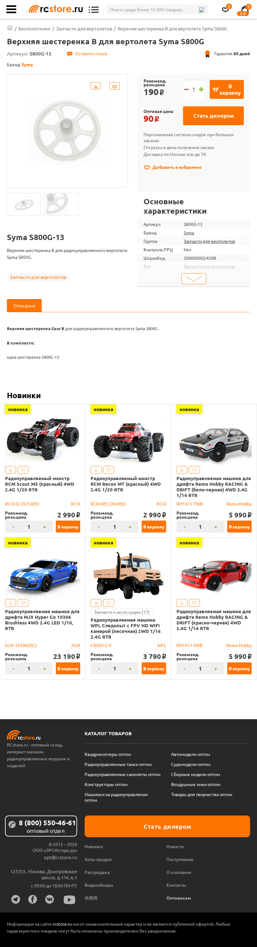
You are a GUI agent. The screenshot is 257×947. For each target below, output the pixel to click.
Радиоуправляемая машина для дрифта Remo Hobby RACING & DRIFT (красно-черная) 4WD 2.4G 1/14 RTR (213, 619)
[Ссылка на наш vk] (49, 899)
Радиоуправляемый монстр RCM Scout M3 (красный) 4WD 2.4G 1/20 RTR (39, 483)
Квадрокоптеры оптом (108, 754)
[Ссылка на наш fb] (32, 899)
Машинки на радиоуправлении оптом (116, 797)
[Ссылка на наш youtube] (69, 900)
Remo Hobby (239, 503)
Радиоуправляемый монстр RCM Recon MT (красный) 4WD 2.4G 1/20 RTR (126, 483)
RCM (75, 503)
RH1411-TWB (189, 503)
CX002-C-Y (101, 645)
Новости (175, 846)
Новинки (24, 395)
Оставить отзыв (91, 53)
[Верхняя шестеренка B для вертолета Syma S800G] (24, 204)
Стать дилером (213, 115)
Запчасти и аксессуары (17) (122, 612)
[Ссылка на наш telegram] (15, 899)
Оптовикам (178, 898)
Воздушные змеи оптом (195, 784)
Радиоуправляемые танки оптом (118, 764)
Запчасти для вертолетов (38, 277)
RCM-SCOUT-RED (22, 503)
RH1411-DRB (189, 645)
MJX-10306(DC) (21, 645)
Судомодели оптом (190, 764)
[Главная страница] (10, 28)
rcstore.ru (63, 924)
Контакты (176, 885)
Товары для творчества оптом (201, 794)
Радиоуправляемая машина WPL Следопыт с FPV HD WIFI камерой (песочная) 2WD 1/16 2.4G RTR (126, 628)
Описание (24, 305)
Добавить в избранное (177, 167)
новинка (18, 409)
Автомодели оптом (190, 754)
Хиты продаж (98, 859)
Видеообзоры (99, 885)
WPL (161, 645)
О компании (178, 872)
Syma (189, 232)
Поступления (179, 859)
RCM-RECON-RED (108, 503)
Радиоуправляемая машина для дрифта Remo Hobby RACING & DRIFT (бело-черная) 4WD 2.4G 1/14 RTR (213, 486)
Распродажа (97, 872)
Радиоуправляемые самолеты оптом (122, 774)
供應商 (91, 898)
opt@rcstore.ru (60, 857)
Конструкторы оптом (106, 784)
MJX (75, 645)
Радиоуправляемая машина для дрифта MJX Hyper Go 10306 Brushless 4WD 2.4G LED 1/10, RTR (42, 619)
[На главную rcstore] (54, 9)
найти (201, 10)
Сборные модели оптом (195, 774)
